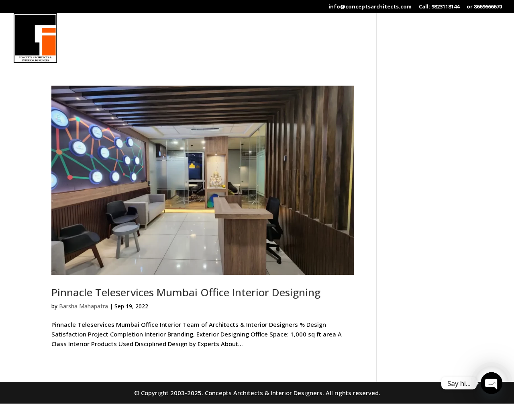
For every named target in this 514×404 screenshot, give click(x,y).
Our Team (390, 38)
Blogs (422, 38)
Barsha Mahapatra (83, 306)
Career (450, 38)
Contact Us (485, 38)
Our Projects (348, 38)
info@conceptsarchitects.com (370, 7)
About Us (267, 38)
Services (302, 38)
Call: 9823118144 (439, 7)
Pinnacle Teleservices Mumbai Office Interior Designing (185, 292)
